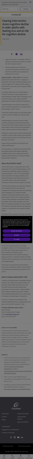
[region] (16, 229)
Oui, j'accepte (16, 239)
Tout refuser (16, 235)
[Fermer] (30, 218)
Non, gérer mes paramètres (16, 230)
